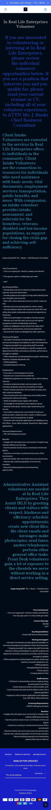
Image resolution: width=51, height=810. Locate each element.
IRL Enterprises (31, 790)
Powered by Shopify (25, 793)
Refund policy (39, 754)
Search (8, 754)
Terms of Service (22, 754)
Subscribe (39, 773)
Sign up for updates (25, 761)
